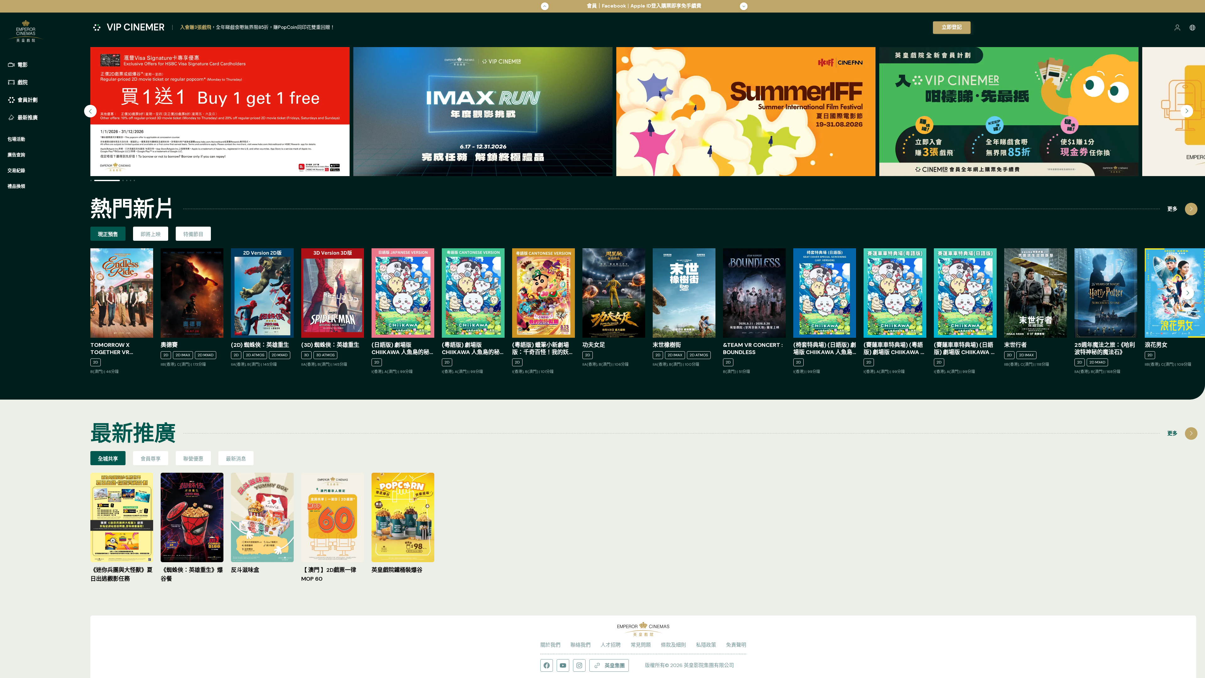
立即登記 (952, 27)
